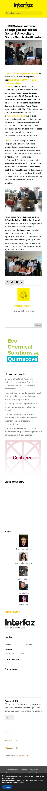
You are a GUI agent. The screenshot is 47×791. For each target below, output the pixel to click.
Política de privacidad (12, 748)
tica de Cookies (12, 740)
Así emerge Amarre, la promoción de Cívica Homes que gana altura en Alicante (21, 407)
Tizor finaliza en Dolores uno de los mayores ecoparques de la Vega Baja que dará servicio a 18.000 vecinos (23, 431)
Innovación (22, 773)
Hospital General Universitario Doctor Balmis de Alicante (20, 83)
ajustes (21, 783)
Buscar (38, 325)
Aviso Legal (8, 733)
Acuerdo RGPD (12, 701)
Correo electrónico (14, 659)
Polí (6, 740)
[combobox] (7, 653)
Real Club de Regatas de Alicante (22, 73)
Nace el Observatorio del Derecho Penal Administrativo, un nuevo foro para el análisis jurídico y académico (23, 396)
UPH (9, 140)
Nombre (9, 637)
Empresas (34, 770)
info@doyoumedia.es (21, 755)
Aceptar (7, 787)
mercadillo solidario (16, 116)
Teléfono (9, 649)
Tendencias (33, 773)
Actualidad (10, 773)
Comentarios (11, 669)
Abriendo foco (12, 770)
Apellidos (28, 645)
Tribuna (24, 770)
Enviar (9, 717)
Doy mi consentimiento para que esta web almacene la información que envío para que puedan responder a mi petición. (23, 707)
